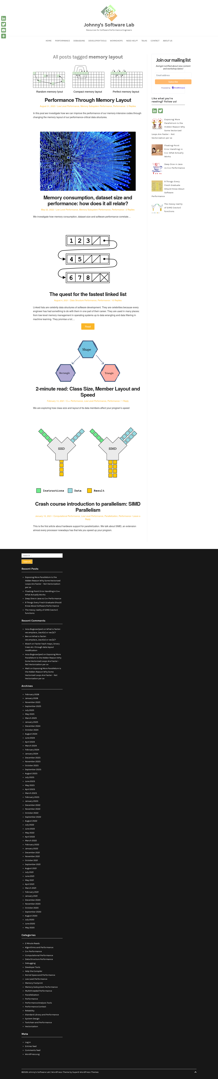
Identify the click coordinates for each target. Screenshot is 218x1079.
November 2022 (32, 809)
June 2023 (30, 781)
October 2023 (32, 765)
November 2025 (32, 702)
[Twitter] (4, 24)
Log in (28, 1042)
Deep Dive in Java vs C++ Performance (43, 598)
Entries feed (30, 1046)
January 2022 (31, 848)
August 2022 (31, 821)
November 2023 (32, 761)
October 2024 (31, 730)
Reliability (29, 1010)
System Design (32, 1018)
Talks (144, 40)
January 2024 (31, 753)
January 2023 (31, 801)
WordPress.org (32, 1054)
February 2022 (32, 844)
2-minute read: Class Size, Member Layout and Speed (88, 391)
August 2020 (31, 916)
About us (167, 40)
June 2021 (29, 876)
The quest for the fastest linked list (87, 293)
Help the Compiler (33, 971)
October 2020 (32, 908)
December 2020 (32, 900)
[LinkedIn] (4, 18)
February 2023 (32, 797)
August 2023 (31, 773)
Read (88, 326)
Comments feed (32, 1050)
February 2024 (32, 749)
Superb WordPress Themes (85, 1072)
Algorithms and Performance (39, 947)
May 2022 (29, 832)
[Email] (4, 30)
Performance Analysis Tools (38, 1003)
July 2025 (29, 710)
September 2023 (33, 769)
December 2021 (32, 852)
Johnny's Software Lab (109, 25)
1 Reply (125, 400)
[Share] (4, 36)
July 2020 (29, 919)
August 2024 (31, 734)
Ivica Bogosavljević (34, 629)
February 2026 (32, 694)
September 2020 (33, 912)
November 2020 (32, 904)
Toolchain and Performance (38, 1022)
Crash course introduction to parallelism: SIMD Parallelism (87, 506)
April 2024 (30, 742)
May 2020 (30, 927)
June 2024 (30, 738)
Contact (155, 40)
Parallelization (111, 516)
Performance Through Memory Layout (88, 99)
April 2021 (29, 884)
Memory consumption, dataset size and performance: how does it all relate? (87, 200)
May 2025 (29, 714)
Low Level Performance (68, 106)
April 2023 (30, 789)
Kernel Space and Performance (40, 975)
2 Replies (131, 106)
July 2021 (29, 872)
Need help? (132, 40)
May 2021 (29, 880)
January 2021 (31, 896)
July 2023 (29, 777)
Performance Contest (35, 1006)
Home (48, 40)
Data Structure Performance (83, 300)
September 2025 (33, 706)
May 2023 (30, 785)
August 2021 (31, 868)
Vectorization (31, 1026)
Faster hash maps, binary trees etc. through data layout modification (42, 647)
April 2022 (30, 836)
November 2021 (32, 856)
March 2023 (31, 793)
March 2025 (31, 718)
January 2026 (31, 698)
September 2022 (33, 817)
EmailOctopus (179, 88)
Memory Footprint (34, 983)
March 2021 (30, 888)
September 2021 (32, 864)
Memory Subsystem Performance (96, 106)
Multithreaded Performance (38, 991)
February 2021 (32, 892)
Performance (62, 40)
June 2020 (30, 923)
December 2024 (32, 726)
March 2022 (31, 840)
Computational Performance (67, 516)
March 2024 (31, 745)
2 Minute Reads (32, 943)
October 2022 (31, 813)
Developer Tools (97, 40)
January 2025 (31, 722)
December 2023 (32, 757)
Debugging (79, 40)
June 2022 (30, 828)
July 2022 (29, 825)
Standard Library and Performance (42, 1014)
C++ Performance (74, 400)
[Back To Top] (195, 1072)
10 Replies (117, 300)
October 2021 (31, 860)
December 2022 (32, 805)
